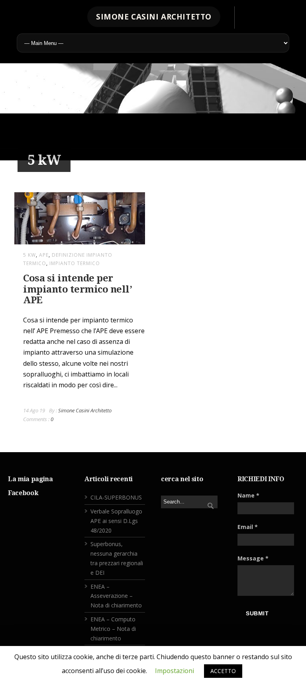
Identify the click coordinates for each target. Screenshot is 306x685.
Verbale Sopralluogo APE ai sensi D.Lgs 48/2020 (116, 520)
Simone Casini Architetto (85, 410)
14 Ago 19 (34, 410)
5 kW (29, 255)
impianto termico (74, 263)
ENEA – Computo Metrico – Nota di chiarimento (113, 628)
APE (44, 255)
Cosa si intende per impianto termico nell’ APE (77, 289)
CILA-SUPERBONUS (116, 497)
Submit (257, 613)
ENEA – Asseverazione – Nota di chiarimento (116, 596)
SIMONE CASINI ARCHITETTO (154, 17)
